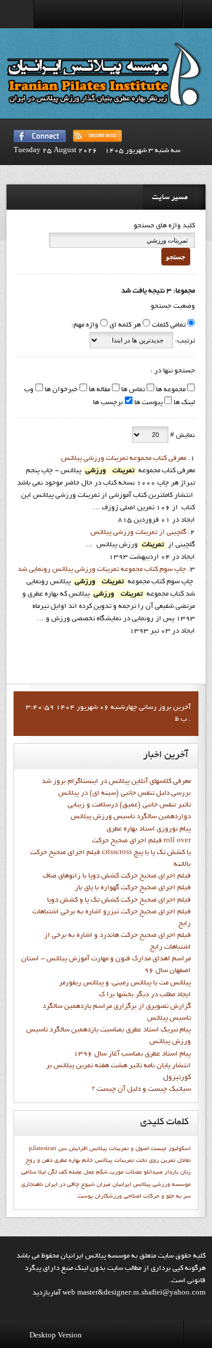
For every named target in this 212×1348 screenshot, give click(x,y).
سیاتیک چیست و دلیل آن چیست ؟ (141, 1089)
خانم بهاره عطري (73, 1160)
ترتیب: (184, 341)
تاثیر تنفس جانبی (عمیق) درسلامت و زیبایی (129, 805)
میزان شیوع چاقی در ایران (78, 1184)
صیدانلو (153, 1172)
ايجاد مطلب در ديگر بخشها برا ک (145, 995)
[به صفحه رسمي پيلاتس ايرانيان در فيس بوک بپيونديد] (40, 136)
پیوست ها (147, 402)
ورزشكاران (108, 1196)
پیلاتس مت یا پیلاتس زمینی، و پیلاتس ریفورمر (125, 983)
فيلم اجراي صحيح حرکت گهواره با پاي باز (133, 888)
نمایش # (181, 435)
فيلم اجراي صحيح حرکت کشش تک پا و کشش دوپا (119, 900)
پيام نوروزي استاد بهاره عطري (149, 829)
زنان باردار (177, 1172)
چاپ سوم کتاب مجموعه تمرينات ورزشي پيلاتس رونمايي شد (102, 569)
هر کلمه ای (125, 325)
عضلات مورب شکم (119, 1172)
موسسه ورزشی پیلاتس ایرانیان (151, 1184)
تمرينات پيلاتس (114, 1160)
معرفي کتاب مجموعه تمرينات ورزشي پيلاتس (123, 458)
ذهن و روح (39, 1160)
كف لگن (57, 1172)
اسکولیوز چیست (171, 1148)
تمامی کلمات (169, 325)
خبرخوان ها (60, 390)
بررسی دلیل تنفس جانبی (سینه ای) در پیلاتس (124, 793)
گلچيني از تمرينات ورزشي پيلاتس (138, 532)
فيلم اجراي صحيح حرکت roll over (141, 841)
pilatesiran (43, 1148)
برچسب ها (108, 402)
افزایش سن (73, 1148)
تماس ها (132, 390)
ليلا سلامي (33, 1172)
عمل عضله (81, 1172)
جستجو (176, 256)
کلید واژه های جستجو (164, 226)
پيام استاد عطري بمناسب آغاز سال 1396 (132, 1054)
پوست (85, 1196)
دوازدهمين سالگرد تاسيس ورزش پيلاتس (131, 817)
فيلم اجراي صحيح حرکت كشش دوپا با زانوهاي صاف (117, 876)
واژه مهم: (84, 325)
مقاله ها (98, 390)
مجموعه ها (170, 390)
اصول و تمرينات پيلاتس (119, 1148)
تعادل (184, 1160)
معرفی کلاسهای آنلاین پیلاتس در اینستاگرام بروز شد (116, 781)
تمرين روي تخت (155, 1160)
